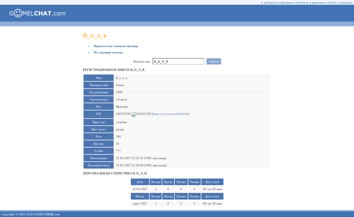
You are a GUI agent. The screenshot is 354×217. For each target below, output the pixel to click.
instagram (346, 2)
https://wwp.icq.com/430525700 (170, 114)
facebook (302, 2)
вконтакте (318, 2)
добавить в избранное (278, 2)
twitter (332, 2)
